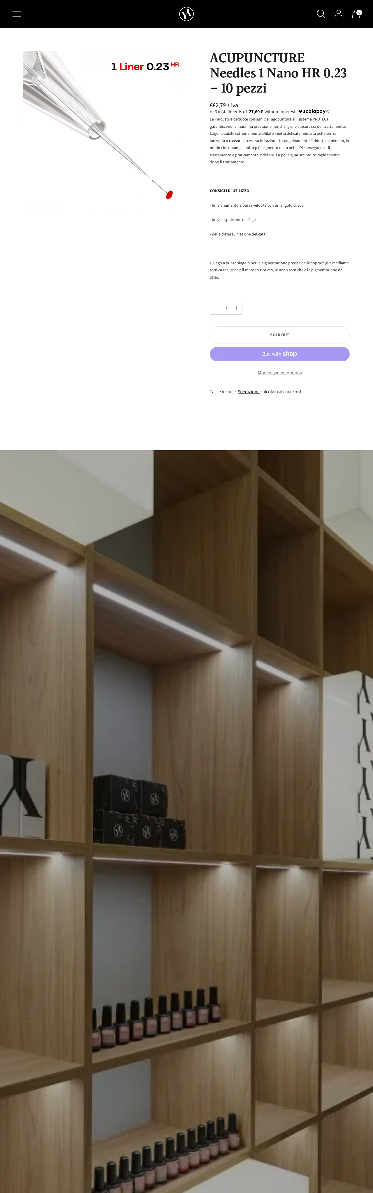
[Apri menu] (17, 14)
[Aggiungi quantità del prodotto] (216, 308)
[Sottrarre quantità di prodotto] (236, 308)
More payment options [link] (280, 373)
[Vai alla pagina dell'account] (338, 14)
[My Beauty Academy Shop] (186, 14)
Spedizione (249, 392)
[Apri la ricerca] (321, 14)
